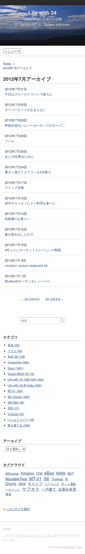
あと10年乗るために (19, 156)
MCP (71, 473)
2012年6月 (32, 299)
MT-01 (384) (15, 391)
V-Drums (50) (16, 414)
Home (7, 64)
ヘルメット (12, 490)
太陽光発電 (67, 489)
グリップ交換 (14, 187)
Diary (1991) (15, 368)
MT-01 (35, 478)
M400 (61, 473)
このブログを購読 (18, 509)
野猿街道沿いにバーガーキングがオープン (35, 125)
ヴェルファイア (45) (21, 420)
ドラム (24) (15, 351)
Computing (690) (18, 362)
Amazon (27, 473)
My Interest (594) (18, 397)
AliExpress (12, 473)
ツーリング (51, 484)
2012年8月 (53, 299)
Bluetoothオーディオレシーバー (27, 281)
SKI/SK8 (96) (16, 402)
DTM (39, 473)
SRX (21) (13, 408)
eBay (49, 473)
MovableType (16, 478)
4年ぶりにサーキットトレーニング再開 (33, 250)
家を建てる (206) (19, 425)
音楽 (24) (13, 345)
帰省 (8, 494)
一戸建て (48, 489)
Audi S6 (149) (16, 357)
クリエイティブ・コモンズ (38, 535)
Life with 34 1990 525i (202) (26, 379)
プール (9, 141)
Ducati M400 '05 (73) (21, 374)
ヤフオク (30, 489)
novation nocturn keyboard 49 (26, 265)
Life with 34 (42, 12)
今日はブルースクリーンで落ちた (28, 94)
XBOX (22, 484)
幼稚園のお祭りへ (17, 218)
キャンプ (35, 483)
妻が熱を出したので (19, 234)
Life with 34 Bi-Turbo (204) (24, 385)
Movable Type (73, 547)
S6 (46, 478)
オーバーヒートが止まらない (25, 109)
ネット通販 (68, 484)
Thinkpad (57, 479)
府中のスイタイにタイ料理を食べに (30, 203)
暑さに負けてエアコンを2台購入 (28, 172)
